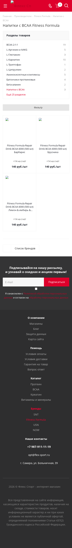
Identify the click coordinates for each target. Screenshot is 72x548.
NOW (36, 430)
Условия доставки (36, 359)
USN (36, 425)
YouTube (36, 535)
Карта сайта (36, 339)
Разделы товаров (18, 35)
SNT (36, 414)
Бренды (36, 408)
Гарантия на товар (36, 364)
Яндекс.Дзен (45, 535)
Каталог (36, 378)
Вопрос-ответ (36, 369)
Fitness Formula (36, 419)
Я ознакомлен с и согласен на (36, 295)
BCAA (36, 389)
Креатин (36, 394)
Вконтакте (26, 535)
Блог (36, 329)
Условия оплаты (36, 354)
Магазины (36, 323)
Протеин (36, 384)
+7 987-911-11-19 (39, 447)
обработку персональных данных (48, 297)
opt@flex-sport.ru (39, 455)
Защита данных (36, 334)
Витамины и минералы (36, 399)
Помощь (36, 348)
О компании (36, 317)
